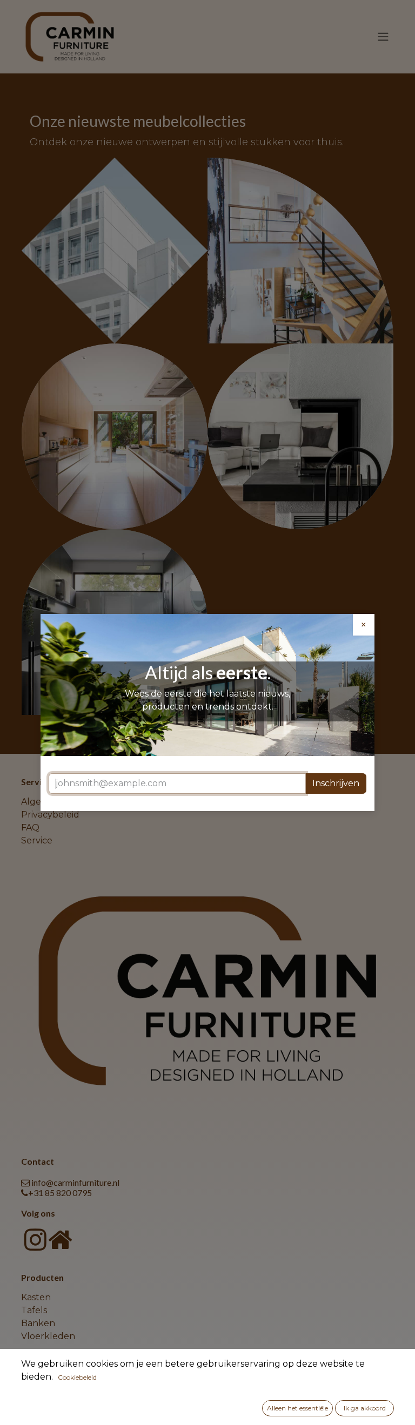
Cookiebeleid (77, 1377)
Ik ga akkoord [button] (365, 1408)
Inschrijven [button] (335, 783)
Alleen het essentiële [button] (297, 1408)
